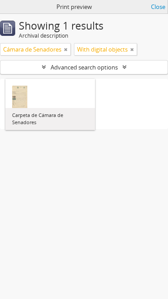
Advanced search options (84, 67)
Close (158, 7)
